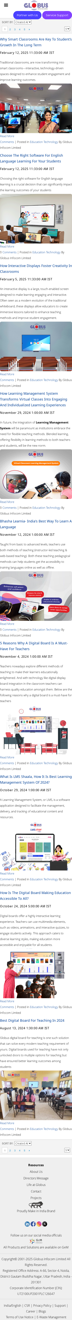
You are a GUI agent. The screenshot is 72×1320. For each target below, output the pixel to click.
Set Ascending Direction (35, 22)
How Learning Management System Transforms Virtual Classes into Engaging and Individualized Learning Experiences (33, 399)
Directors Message (36, 1178)
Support (60, 1305)
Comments (7, 142)
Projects (36, 1198)
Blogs (42, 1311)
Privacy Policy (42, 1305)
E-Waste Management (51, 1317)
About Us (36, 1172)
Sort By (7, 22)
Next (29, 29)
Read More (7, 136)
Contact (36, 1191)
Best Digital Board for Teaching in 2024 (32, 1020)
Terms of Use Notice (19, 1317)
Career (30, 1311)
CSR (27, 1305)
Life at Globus (36, 1185)
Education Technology (44, 142)
